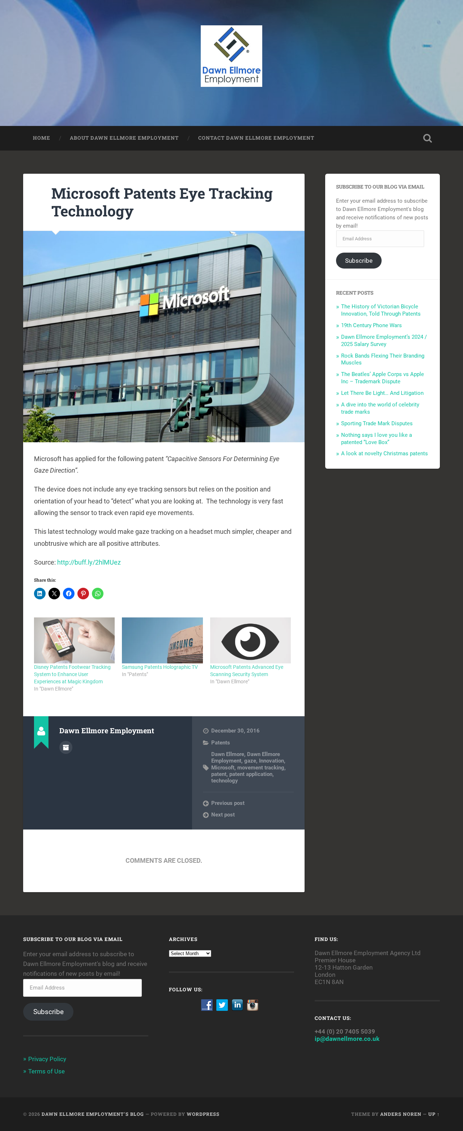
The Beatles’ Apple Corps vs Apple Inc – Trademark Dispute (382, 378)
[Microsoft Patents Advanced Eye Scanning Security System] (250, 640)
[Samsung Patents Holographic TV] (162, 640)
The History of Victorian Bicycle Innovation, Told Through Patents (381, 310)
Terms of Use (46, 1071)
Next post (223, 814)
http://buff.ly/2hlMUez (89, 562)
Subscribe (359, 260)
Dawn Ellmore (227, 754)
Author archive (65, 747)
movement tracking (260, 767)
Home (41, 138)
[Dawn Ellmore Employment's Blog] (232, 63)
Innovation (271, 760)
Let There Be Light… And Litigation (382, 393)
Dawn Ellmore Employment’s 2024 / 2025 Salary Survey (384, 340)
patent (218, 774)
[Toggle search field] (427, 138)
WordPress (203, 1114)
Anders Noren (400, 1114)
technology (224, 780)
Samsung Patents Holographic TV (160, 667)
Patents (220, 742)
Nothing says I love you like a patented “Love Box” (376, 439)
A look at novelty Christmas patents (384, 453)
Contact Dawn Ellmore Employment (256, 138)
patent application (250, 774)
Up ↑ (434, 1114)
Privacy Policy (47, 1059)
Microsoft (222, 767)
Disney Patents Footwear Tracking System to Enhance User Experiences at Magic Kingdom (72, 674)
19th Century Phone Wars (371, 325)
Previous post (228, 803)
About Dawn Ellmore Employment (124, 138)
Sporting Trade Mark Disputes (377, 423)
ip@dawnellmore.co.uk (347, 1038)
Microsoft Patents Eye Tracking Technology (162, 201)
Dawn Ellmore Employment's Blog (93, 1114)
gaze (250, 760)
